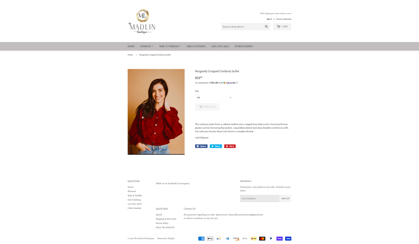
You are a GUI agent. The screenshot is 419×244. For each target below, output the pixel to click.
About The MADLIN (165, 227)
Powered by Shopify (165, 238)
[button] (243, 82)
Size (197, 91)
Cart (284, 26)
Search (159, 214)
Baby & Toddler (169, 46)
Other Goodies (244, 46)
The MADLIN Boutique (144, 238)
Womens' (146, 46)
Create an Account (283, 19)
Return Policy (162, 223)
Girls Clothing (196, 46)
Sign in (269, 19)
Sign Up (285, 198)
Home (131, 46)
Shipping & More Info (166, 218)
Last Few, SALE (220, 46)
